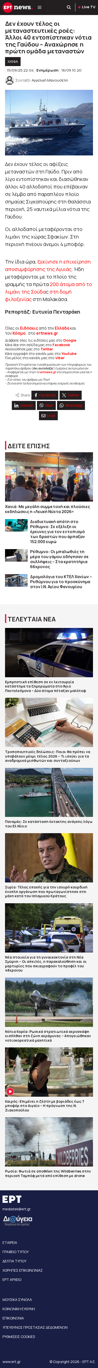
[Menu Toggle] (39, 7)
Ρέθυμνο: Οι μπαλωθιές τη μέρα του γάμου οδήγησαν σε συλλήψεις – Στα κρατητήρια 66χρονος (59, 559)
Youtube (69, 353)
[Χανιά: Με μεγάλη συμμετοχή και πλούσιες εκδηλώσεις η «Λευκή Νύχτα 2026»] (49, 477)
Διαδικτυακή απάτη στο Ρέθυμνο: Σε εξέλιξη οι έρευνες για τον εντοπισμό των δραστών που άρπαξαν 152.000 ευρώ (57, 531)
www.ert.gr (12, 1361)
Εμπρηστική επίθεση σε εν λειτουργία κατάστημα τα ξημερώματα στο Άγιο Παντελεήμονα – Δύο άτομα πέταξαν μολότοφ (45, 686)
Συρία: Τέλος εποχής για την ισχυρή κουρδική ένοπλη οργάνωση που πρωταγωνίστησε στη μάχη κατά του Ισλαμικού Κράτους (46, 891)
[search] (69, 7)
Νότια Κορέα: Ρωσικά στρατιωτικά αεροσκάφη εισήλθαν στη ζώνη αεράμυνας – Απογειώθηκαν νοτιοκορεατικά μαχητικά (48, 1036)
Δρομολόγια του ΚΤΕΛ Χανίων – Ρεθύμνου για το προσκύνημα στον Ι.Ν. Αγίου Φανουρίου (61, 581)
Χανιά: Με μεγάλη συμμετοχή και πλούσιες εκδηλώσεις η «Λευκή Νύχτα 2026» (47, 509)
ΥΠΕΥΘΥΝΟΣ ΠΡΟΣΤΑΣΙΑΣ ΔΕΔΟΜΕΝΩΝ (35, 1327)
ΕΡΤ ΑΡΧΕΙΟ (12, 1279)
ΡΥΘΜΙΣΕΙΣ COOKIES (19, 1336)
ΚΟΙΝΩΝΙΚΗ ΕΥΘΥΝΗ (19, 1308)
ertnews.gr (48, 372)
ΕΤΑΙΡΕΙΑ (10, 1242)
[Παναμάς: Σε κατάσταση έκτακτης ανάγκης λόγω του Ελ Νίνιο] (49, 792)
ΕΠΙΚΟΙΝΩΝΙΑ (13, 1318)
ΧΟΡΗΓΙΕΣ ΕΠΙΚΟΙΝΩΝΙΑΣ (23, 1270)
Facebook (61, 344)
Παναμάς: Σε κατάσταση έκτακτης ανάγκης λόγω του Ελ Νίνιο (48, 823)
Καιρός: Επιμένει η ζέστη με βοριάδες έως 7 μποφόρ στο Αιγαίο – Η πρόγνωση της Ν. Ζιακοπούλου (44, 1105)
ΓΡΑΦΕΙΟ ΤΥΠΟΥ (16, 1251)
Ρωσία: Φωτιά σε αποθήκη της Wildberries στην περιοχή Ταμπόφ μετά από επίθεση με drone (48, 1173)
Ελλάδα (62, 328)
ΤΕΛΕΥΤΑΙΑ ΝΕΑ (32, 619)
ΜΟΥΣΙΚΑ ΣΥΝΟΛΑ (17, 1299)
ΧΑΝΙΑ (13, 61)
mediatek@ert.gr (17, 1209)
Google (69, 340)
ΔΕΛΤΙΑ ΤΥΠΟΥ (14, 1261)
